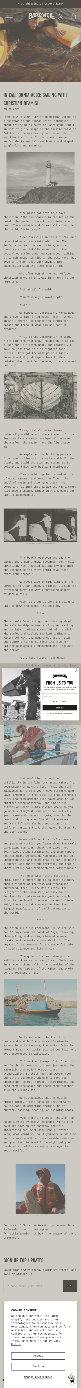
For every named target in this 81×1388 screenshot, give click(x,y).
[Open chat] (72, 1378)
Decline (38, 1366)
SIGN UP (60, 707)
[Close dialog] (76, 670)
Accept (38, 1356)
